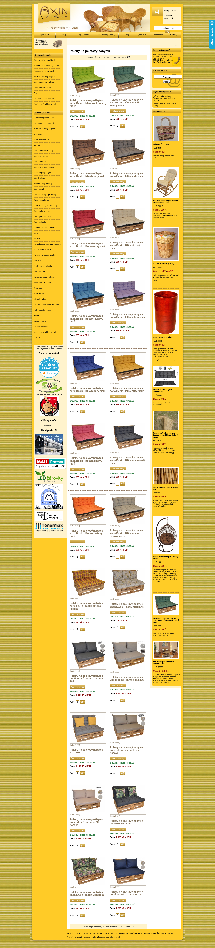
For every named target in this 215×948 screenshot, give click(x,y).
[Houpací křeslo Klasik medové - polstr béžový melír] (166, 197)
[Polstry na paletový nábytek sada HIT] (88, 743)
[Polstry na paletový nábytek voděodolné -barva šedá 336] (128, 670)
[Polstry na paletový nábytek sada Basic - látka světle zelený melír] (88, 94)
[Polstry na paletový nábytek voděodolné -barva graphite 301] (88, 669)
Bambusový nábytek (41, 140)
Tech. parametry (77, 112)
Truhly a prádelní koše (42, 310)
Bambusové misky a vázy (43, 151)
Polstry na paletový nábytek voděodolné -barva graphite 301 (86, 678)
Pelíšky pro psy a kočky (43, 266)
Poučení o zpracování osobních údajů (81, 937)
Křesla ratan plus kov (42, 200)
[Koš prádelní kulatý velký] (166, 260)
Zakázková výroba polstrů (44, 98)
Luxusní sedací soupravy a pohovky (48, 66)
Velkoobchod (158, 35)
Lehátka (37, 238)
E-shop (63, 35)
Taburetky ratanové (41, 299)
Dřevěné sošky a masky (43, 184)
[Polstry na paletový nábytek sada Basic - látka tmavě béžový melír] (128, 524)
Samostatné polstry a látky (44, 82)
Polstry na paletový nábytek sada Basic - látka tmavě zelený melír (126, 102)
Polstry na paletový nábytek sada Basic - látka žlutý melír (127, 389)
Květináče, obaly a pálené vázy (45, 206)
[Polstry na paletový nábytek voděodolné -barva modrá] (128, 885)
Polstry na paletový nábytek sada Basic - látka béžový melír (126, 245)
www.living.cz (49, 425)
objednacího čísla (114, 57)
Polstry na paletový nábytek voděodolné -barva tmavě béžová (126, 750)
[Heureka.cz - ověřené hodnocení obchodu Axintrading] (49, 377)
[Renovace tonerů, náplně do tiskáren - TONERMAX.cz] (49, 531)
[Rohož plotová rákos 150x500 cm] (166, 484)
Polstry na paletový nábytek (44, 77)
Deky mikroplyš (39, 189)
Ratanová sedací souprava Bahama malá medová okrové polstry (164, 104)
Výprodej (37, 93)
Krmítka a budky (40, 222)
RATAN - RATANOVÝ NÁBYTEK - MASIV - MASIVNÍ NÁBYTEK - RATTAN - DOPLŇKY (127, 933)
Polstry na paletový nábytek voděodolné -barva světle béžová (86, 822)
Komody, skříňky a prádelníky (45, 60)
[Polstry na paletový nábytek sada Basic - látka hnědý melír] (88, 167)
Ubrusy (36, 315)
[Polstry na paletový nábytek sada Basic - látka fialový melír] (128, 308)
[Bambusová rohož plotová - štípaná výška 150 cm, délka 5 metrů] (166, 429)
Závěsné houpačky (41, 326)
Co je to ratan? (83, 35)
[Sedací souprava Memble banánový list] (166, 658)
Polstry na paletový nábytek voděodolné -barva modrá (126, 893)
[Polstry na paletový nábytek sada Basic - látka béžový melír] (128, 236)
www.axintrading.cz (168, 933)
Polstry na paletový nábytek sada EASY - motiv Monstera (87, 893)
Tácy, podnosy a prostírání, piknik (46, 304)
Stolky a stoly (39, 293)
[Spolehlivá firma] (49, 416)
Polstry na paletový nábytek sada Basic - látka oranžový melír (86, 533)
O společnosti (44, 35)
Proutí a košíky (39, 271)
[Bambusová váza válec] (166, 334)
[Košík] (157, 16)
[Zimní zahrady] (49, 509)
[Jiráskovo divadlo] (49, 520)
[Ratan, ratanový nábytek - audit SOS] (49, 395)
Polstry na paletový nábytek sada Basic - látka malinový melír (86, 461)
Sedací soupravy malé (42, 88)
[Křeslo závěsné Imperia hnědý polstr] (166, 553)
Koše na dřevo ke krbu (42, 211)
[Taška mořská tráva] (166, 141)
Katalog (126, 35)
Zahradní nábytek (40, 321)
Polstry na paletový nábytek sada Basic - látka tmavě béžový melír (126, 533)
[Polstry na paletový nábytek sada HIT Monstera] (128, 814)
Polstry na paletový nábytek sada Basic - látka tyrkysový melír (86, 319)
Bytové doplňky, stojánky (43, 173)
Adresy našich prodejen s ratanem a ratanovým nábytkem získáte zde (49, 348)
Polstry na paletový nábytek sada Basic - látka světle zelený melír (88, 103)
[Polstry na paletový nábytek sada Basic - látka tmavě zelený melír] (128, 93)
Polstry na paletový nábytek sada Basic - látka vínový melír (88, 245)
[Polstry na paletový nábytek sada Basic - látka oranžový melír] (88, 524)
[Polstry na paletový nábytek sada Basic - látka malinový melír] (88, 451)
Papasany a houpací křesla (44, 71)
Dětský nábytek (40, 178)
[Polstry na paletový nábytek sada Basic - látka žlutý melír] (128, 381)
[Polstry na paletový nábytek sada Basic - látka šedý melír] (128, 167)
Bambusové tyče (40, 162)
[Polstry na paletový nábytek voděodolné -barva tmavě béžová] (128, 741)
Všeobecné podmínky (106, 35)
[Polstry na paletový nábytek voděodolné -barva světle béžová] (88, 813)
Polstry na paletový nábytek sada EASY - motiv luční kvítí (127, 605)
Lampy (36, 233)
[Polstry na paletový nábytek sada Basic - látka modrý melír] (88, 381)
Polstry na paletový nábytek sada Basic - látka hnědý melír (87, 175)
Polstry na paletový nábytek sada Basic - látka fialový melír (128, 315)
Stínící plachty (39, 288)
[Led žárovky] (49, 481)
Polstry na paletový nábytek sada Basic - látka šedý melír (127, 174)
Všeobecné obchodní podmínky (109, 937)
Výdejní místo (142, 35)
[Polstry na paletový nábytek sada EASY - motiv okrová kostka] (88, 596)
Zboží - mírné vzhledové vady (45, 104)
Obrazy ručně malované (43, 249)
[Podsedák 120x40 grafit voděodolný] (166, 386)
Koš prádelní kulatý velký (162, 96)
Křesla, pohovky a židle (42, 217)
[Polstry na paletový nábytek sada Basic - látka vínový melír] (88, 237)
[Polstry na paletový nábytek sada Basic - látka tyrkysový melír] (88, 309)
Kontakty (173, 35)
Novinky (37, 145)
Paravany (37, 260)
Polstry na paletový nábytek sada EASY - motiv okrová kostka (86, 606)
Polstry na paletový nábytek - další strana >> (100, 927)
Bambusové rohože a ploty (44, 167)
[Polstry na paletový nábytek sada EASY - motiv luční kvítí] (128, 597)
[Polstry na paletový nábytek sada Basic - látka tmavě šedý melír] (128, 451)
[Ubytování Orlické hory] (49, 455)
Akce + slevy (38, 134)
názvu (124, 57)
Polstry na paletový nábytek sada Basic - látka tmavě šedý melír (127, 460)
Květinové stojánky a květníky (45, 227)
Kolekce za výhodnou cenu (44, 118)
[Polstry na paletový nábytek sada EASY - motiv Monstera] (88, 885)
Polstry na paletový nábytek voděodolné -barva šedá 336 (127, 678)
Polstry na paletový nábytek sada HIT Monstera (126, 822)
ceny (104, 57)
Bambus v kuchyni (41, 156)
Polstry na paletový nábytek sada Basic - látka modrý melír (87, 389)
